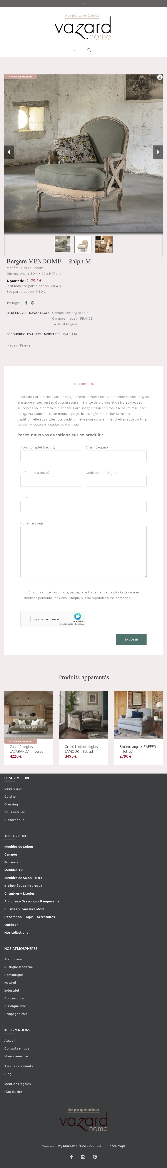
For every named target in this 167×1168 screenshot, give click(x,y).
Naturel (10, 982)
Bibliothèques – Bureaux (23, 885)
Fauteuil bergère (65, 324)
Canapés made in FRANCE (72, 318)
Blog (8, 1074)
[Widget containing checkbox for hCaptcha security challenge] (53, 619)
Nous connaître (16, 1056)
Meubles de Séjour (18, 846)
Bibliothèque (14, 820)
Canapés (10, 854)
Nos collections (16, 932)
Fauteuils (11, 862)
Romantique (13, 975)
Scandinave (13, 959)
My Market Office (71, 1146)
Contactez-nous (16, 1048)
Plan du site (13, 1092)
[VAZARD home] (84, 26)
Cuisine (10, 796)
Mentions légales (17, 1084)
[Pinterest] (95, 1156)
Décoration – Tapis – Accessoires (29, 917)
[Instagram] (83, 1156)
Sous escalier (14, 812)
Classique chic (15, 1006)
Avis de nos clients (18, 1066)
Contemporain (15, 998)
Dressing (11, 804)
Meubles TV (13, 870)
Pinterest (32, 302)
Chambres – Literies (19, 893)
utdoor (12, 925)
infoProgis (117, 1146)
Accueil (9, 1040)
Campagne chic (15, 1014)
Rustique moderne (18, 967)
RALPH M (70, 334)
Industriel (11, 990)
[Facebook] (71, 1156)
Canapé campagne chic (70, 313)
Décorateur (13, 788)
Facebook (27, 302)
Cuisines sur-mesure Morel (24, 909)
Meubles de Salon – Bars (23, 878)
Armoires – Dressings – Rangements (31, 901)
